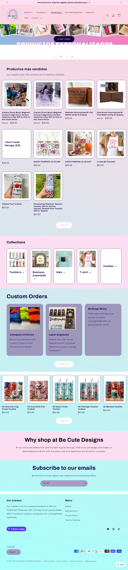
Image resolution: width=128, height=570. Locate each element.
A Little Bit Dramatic (106, 162)
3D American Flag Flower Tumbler (10, 408)
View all (64, 225)
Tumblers (15, 272)
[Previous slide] (55, 56)
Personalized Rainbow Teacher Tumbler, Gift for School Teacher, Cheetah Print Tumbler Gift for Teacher (48, 207)
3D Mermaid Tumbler (112, 407)
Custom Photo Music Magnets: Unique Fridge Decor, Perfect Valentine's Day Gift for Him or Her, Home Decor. (16, 115)
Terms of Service (72, 520)
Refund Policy (71, 511)
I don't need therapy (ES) (12, 144)
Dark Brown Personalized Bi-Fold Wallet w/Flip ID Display (110, 113)
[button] (29, 12)
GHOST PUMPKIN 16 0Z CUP (47, 162)
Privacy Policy (71, 516)
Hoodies (108, 266)
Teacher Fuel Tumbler (12, 204)
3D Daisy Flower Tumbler (60, 408)
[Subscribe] (85, 483)
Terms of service (76, 561)
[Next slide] (66, 56)
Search (68, 506)
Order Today (64, 39)
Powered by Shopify (33, 561)
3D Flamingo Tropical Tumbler (88, 408)
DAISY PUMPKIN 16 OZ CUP (78, 162)
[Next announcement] (120, 2)
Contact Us (64, 364)
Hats (59, 272)
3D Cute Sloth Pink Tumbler (36, 408)
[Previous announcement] (7, 2)
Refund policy (49, 561)
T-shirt (84, 272)
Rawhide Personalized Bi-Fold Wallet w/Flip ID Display (79, 113)
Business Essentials (39, 274)
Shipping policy (90, 561)
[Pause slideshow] (73, 56)
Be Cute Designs (19, 561)
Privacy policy (62, 561)
